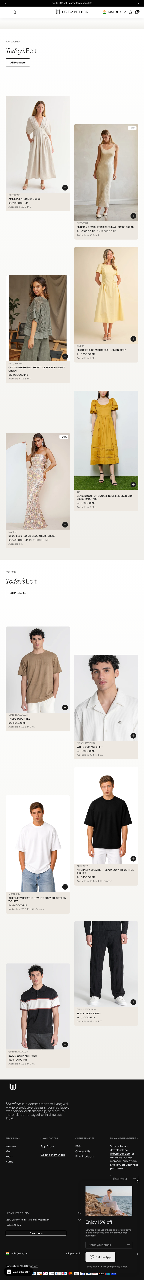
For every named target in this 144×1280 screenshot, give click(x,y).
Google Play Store (52, 1154)
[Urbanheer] (72, 12)
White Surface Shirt (90, 747)
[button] (14, 12)
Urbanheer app (120, 1154)
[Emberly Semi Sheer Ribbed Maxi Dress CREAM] (106, 172)
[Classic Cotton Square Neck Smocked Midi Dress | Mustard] (106, 440)
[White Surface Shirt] (106, 698)
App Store (47, 1146)
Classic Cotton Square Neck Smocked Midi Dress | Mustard (104, 497)
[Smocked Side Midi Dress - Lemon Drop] (106, 295)
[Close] (137, 1180)
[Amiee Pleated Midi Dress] (38, 144)
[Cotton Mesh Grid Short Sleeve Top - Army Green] (38, 318)
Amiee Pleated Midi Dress (24, 199)
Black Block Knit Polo (22, 1055)
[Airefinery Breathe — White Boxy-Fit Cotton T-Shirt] (38, 843)
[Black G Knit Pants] (106, 964)
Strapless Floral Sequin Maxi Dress (31, 535)
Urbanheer (32, 1266)
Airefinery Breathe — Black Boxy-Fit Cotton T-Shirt (105, 871)
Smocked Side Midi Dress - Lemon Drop (101, 350)
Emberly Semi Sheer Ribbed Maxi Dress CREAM (105, 227)
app (115, 1229)
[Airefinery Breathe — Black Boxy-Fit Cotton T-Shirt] (106, 815)
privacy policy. (120, 1266)
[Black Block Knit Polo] (38, 1006)
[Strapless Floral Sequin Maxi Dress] (38, 481)
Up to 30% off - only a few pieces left (72, 3)
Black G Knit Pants (89, 1013)
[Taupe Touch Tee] (38, 669)
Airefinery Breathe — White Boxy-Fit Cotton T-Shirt (37, 899)
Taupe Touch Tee (19, 718)
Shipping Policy (73, 1253)
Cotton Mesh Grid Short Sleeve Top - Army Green (36, 369)
